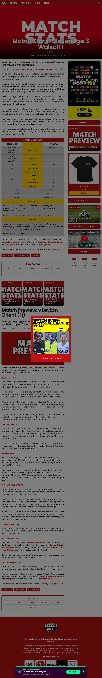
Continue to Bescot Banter (51, 358)
